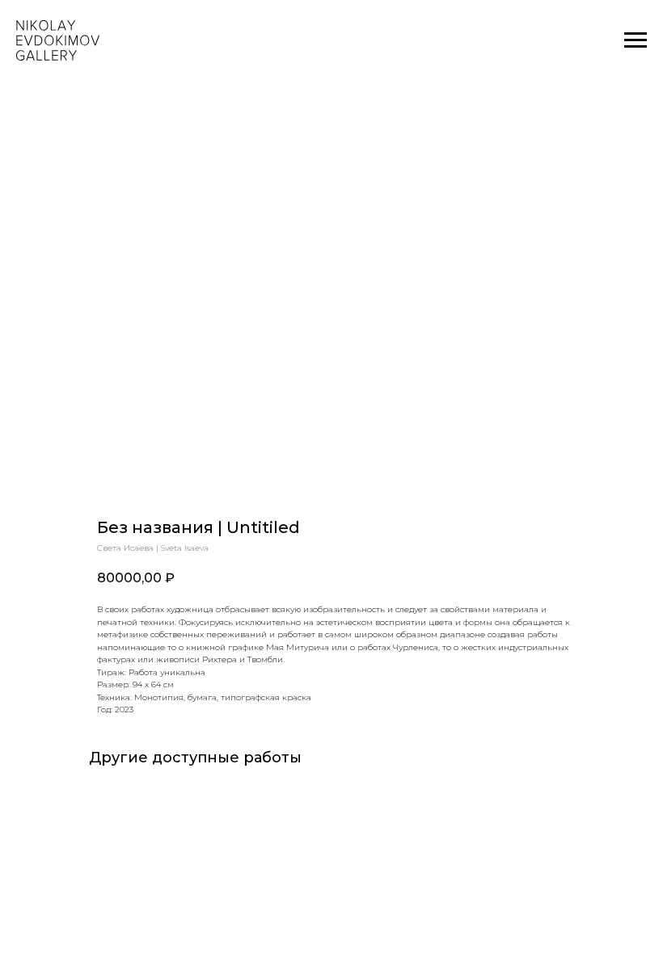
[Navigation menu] (635, 40)
